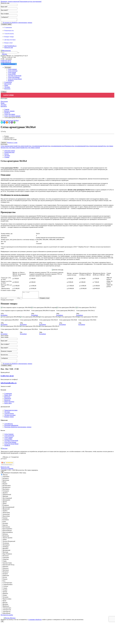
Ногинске (6, 555)
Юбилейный (6, 613)
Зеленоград (6, 514)
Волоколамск (7, 485)
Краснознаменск (8, 532)
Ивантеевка (6, 516)
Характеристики (9, 152)
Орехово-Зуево (7, 563)
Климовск (6, 519)
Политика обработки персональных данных (17, 427)
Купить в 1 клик (12, 142)
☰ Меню (3, 91)
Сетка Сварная (8, 434)
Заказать (3, 142)
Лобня (4, 539)
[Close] (2, 472)
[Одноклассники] (7, 122)
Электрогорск (7, 608)
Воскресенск (6, 487)
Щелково (5, 604)
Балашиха (6, 478)
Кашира (5, 518)
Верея (4, 482)
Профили (7, 445)
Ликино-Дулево (7, 537)
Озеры (5, 561)
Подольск (6, 568)
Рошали (5, 579)
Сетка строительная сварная (93, 146)
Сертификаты (8, 423)
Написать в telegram (7, 468)
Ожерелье (6, 559)
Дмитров (5, 496)
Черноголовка (7, 599)
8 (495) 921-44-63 (6, 60)
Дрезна (5, 501)
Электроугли (6, 611)
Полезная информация (11, 425)
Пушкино (6, 572)
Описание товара (9, 150)
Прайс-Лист (8, 395)
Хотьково (5, 597)
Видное (5, 483)
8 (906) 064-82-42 (6, 62)
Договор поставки (10, 415)
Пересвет (5, 566)
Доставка (7, 155)
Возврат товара (9, 416)
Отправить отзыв (44, 298)
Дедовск (5, 492)
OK (2, 621)
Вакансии (7, 400)
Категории (8, 67)
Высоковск (6, 489)
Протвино (6, 570)
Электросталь (7, 609)
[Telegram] (9, 122)
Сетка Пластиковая (10, 442)
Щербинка (6, 606)
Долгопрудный (7, 498)
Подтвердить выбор (7, 615)
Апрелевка (6, 476)
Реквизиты (7, 398)
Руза (4, 581)
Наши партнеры (9, 401)
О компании (8, 393)
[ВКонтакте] (4, 122)
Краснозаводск (7, 530)
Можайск (5, 548)
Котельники (6, 527)
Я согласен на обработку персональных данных (17, 22)
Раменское (6, 575)
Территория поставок (10, 410)
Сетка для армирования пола (55, 146)
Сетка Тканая (8, 437)
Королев (5, 525)
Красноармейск (7, 528)
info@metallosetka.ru (10, 46)
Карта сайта (8, 403)
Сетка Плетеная (9, 435)
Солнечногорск (7, 582)
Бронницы (6, 480)
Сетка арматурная (22, 146)
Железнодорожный (8, 507)
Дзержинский (7, 494)
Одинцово (6, 557)
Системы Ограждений (11, 440)
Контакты (7, 396)
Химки (5, 595)
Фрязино (5, 593)
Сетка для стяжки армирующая (14, 147)
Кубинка (5, 534)
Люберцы (6, 546)
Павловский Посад (8, 564)
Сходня (5, 588)
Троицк (5, 591)
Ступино (5, 586)
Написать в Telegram (9, 64)
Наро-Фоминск (7, 554)
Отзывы (6, 157)
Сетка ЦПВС (8, 439)
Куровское (6, 536)
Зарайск (5, 510)
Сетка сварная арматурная (9, 146)
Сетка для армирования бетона (37, 146)
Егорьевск (6, 505)
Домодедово (6, 500)
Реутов (5, 577)
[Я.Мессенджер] (2, 122)
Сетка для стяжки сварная (32, 147)
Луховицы (6, 543)
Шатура (5, 602)
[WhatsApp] (14, 122)
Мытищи (5, 552)
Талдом (5, 590)
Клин (4, 521)
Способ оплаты (9, 413)
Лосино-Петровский (9, 541)
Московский (6, 550)
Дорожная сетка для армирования (74, 146)
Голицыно (6, 491)
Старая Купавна (7, 584)
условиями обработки (35, 619)
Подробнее (4, 315)
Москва (5, 474)
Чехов (4, 600)
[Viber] (12, 122)
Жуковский (6, 509)
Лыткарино (6, 545)
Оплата (6, 154)
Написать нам (8, 47)
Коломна (5, 523)
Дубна (4, 503)
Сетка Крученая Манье (11, 444)
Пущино (5, 573)
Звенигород (6, 512)
